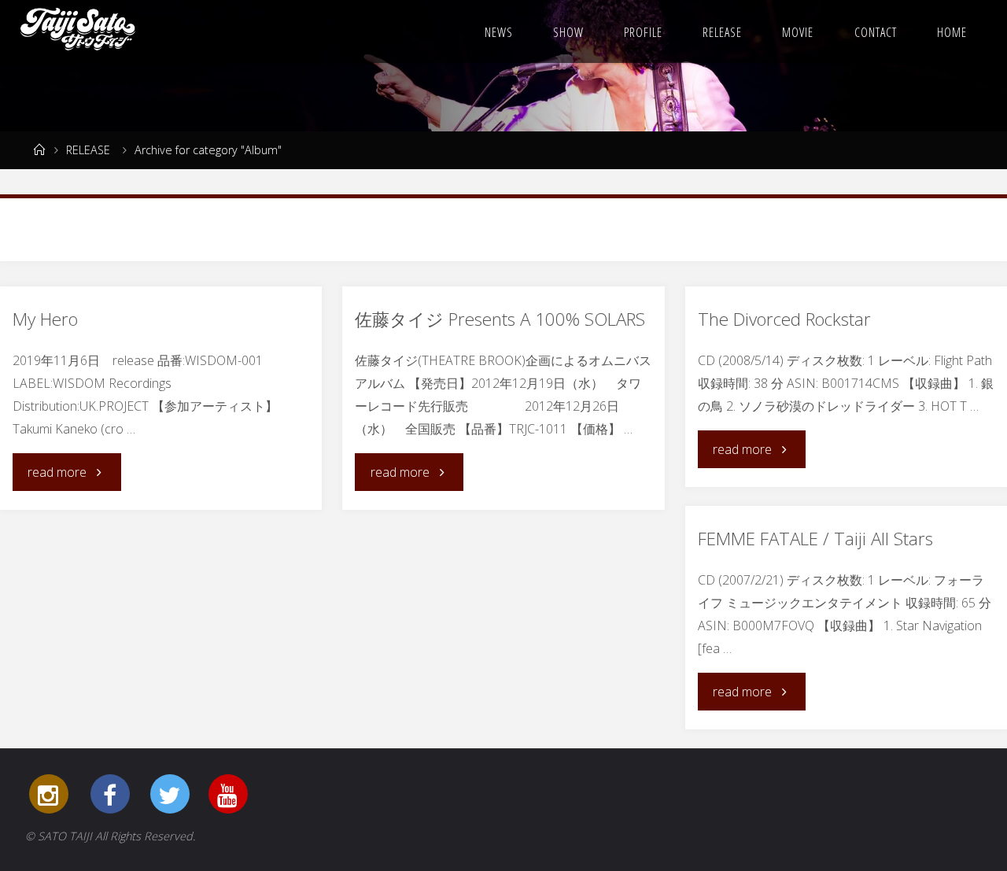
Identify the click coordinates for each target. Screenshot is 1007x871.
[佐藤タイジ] (78, 31)
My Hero (45, 319)
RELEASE (88, 149)
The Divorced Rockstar (784, 319)
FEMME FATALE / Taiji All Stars (815, 538)
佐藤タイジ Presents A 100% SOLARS (500, 319)
